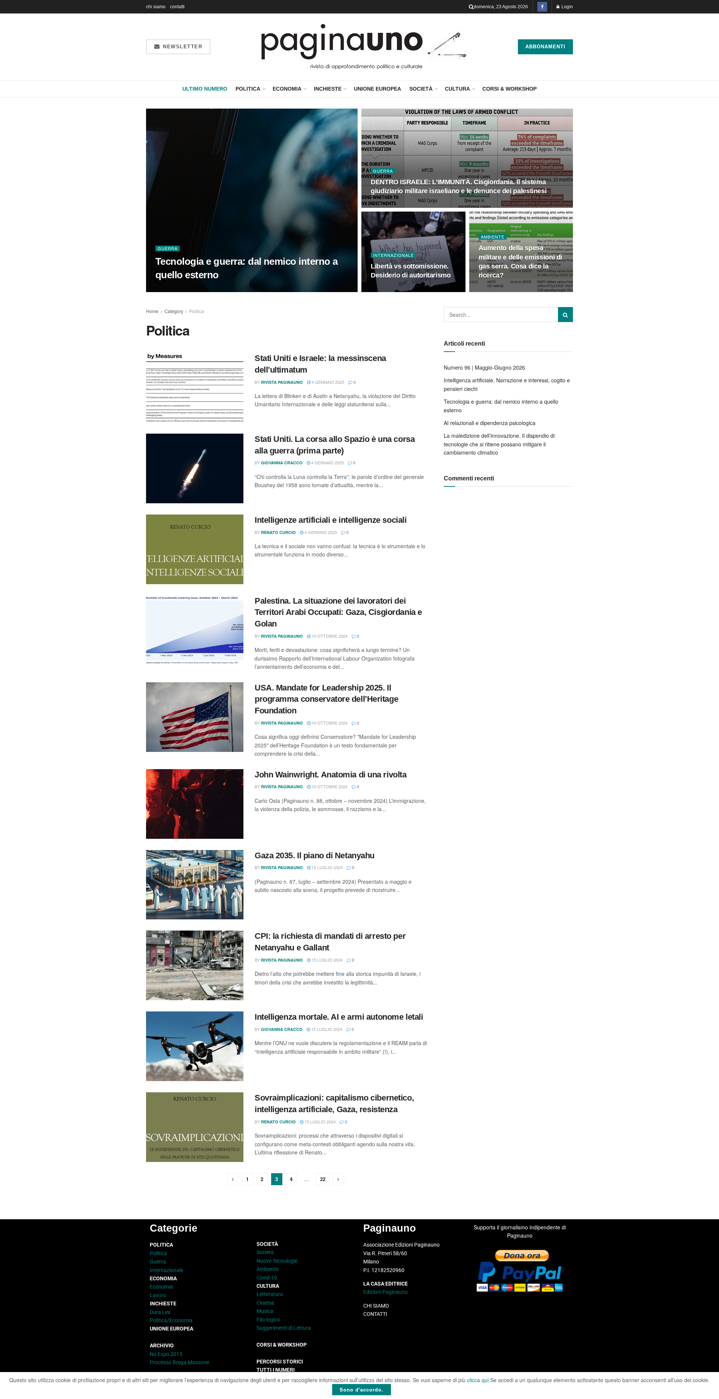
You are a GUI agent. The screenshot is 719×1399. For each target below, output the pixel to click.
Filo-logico (268, 1320)
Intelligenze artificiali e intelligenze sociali (330, 520)
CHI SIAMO (376, 1306)
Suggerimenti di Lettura (284, 1328)
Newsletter (182, 46)
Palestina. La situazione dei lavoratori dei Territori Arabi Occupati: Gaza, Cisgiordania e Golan (338, 612)
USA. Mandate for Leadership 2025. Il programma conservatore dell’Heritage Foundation (326, 699)
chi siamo (156, 6)
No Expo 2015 (166, 1354)
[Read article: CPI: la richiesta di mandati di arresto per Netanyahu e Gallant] (194, 965)
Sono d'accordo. (361, 1389)
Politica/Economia (171, 1320)
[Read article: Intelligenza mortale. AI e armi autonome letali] (194, 1046)
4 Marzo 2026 (389, 290)
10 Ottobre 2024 (329, 636)
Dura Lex (160, 1312)
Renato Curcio (278, 532)
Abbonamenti (545, 46)
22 (322, 1179)
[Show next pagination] (338, 1179)
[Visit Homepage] (364, 47)
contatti (177, 6)
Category (173, 311)
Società (421, 89)
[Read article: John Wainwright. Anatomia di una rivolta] (194, 804)
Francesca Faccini (183, 289)
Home (152, 311)
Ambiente (492, 237)
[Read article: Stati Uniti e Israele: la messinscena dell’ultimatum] (194, 387)
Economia (287, 89)
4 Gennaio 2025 (327, 382)
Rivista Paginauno (282, 382)
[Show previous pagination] (233, 1179)
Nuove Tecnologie (277, 1261)
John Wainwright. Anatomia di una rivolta (330, 774)
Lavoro (158, 1295)
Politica (248, 89)
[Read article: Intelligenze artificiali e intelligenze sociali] (194, 549)
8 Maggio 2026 (229, 289)
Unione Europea (377, 89)
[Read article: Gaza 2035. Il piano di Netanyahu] (194, 885)
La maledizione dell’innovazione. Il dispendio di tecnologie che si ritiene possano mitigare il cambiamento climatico (499, 444)
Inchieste (328, 89)
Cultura (457, 89)
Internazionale (393, 255)
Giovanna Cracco (282, 462)
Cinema (265, 1303)
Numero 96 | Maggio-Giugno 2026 (484, 367)
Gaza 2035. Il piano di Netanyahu (314, 855)
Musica (265, 1311)
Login (566, 6)
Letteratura (270, 1294)
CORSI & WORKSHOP (509, 89)
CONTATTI (375, 1314)
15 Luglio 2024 (326, 867)
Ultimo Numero (204, 89)
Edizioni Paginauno (386, 1292)
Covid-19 (267, 1278)
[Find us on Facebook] (542, 6)
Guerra (168, 248)
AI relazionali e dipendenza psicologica (490, 423)
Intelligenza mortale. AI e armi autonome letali (339, 1017)
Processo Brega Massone (179, 1362)
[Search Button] (471, 6)
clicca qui (478, 1380)
